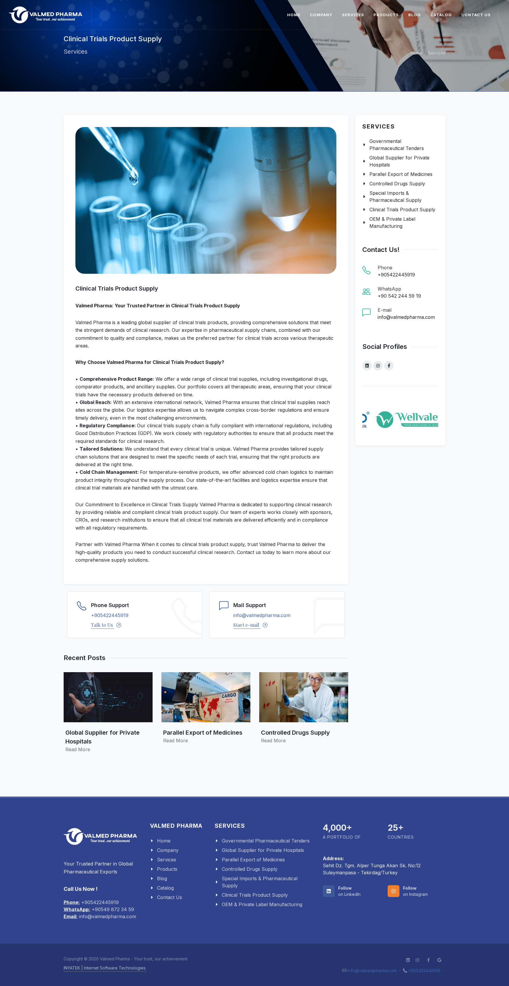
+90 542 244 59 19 (399, 296)
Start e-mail (246, 625)
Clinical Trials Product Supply (402, 209)
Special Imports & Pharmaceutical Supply (395, 196)
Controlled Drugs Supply (397, 184)
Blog (414, 14)
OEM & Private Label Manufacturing (392, 222)
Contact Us (476, 14)
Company (321, 14)
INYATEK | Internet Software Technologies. (105, 967)
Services (353, 14)
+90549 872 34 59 (113, 909)
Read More (77, 749)
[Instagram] (378, 365)
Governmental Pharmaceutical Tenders (396, 144)
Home (293, 14)
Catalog (441, 14)
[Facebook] (389, 365)
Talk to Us (102, 625)
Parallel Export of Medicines (400, 174)
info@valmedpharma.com (261, 615)
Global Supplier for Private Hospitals (399, 161)
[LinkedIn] (367, 365)
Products (386, 14)
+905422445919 (109, 615)
